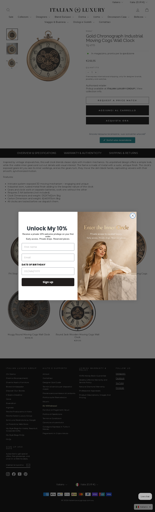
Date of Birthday (33, 264)
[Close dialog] (132, 215)
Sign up (48, 282)
